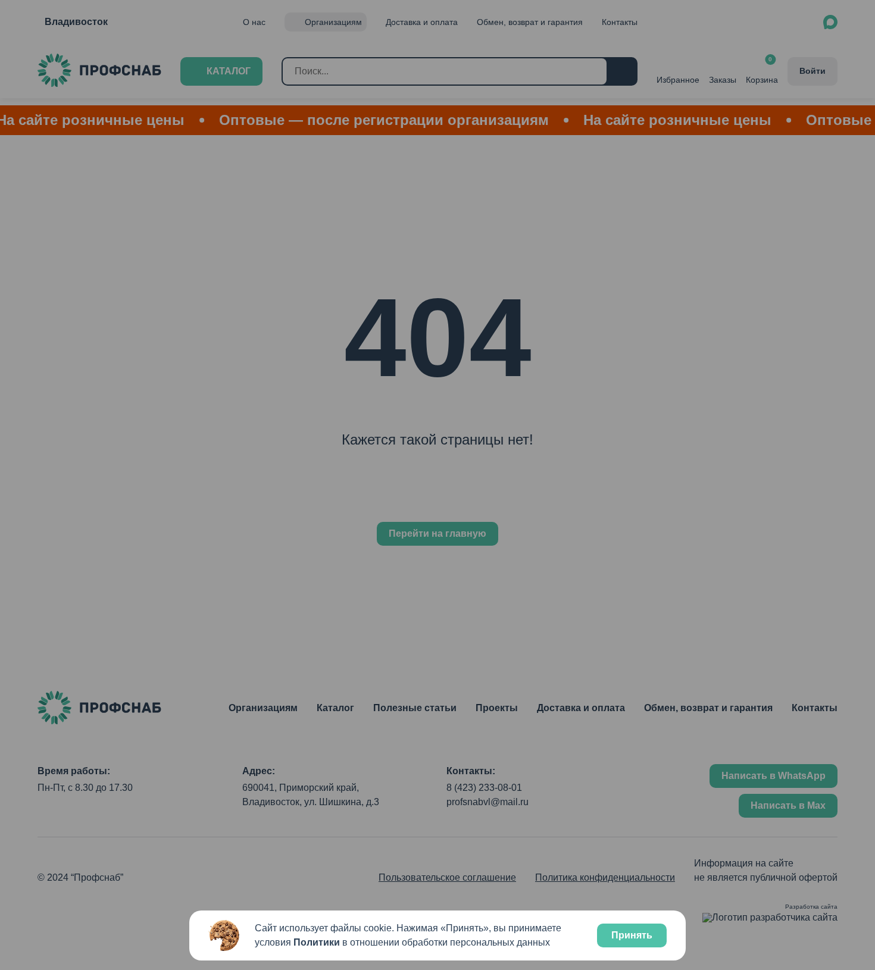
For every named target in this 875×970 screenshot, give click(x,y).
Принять (631, 935)
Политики (316, 942)
